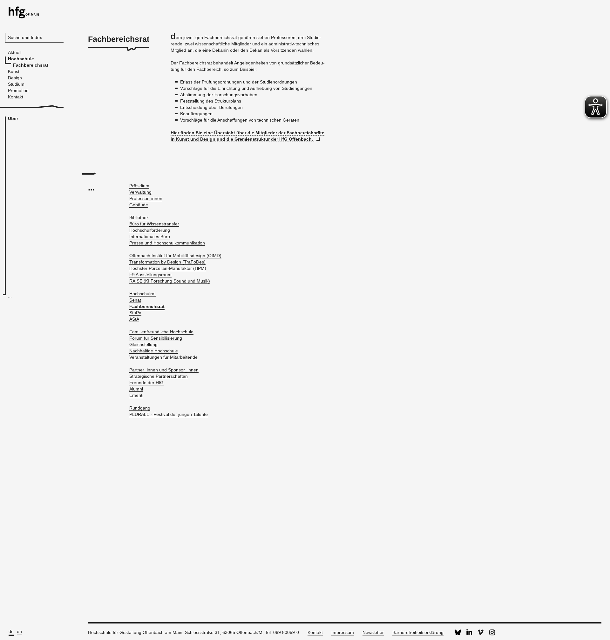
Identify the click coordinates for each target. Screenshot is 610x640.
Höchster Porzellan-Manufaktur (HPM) (167, 268)
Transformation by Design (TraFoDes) (167, 261)
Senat (135, 300)
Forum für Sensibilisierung (155, 338)
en (19, 631)
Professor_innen (145, 198)
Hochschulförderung (149, 230)
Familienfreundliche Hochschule (161, 331)
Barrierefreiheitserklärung (418, 632)
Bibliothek (139, 217)
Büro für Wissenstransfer (154, 223)
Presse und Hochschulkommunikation (167, 242)
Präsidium (139, 185)
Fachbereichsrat (147, 306)
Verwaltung (140, 192)
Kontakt (315, 632)
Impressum (342, 632)
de (11, 631)
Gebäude (138, 204)
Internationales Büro (149, 236)
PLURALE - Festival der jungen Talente (168, 414)
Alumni (136, 388)
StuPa (135, 312)
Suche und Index (25, 37)
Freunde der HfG (146, 382)
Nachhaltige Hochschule (153, 350)
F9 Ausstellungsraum (150, 274)
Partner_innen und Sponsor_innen (164, 369)
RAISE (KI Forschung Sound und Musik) (169, 280)
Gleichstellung (143, 344)
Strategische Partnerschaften (158, 376)
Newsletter (373, 632)
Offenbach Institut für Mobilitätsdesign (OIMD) (175, 255)
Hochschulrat (142, 293)
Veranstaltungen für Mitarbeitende (163, 357)
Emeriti (136, 395)
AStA (134, 319)
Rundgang (139, 407)
